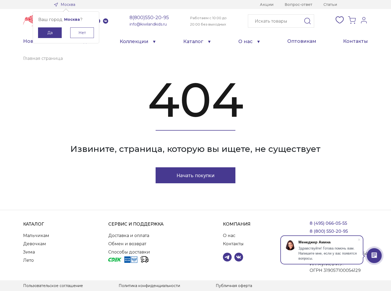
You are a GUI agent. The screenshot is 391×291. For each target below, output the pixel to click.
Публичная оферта (234, 285)
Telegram (227, 257)
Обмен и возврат (127, 243)
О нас (245, 41)
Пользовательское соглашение (53, 285)
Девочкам (34, 243)
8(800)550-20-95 (149, 17)
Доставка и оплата (128, 235)
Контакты (355, 41)
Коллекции (134, 41)
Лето (28, 260)
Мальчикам (36, 235)
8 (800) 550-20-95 (329, 231)
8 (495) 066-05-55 (328, 223)
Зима (29, 252)
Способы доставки (129, 252)
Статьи (330, 4)
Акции (266, 4)
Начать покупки (196, 175)
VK (105, 21)
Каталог (193, 41)
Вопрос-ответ (298, 4)
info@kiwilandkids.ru (148, 24)
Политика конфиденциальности (149, 285)
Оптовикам (301, 41)
